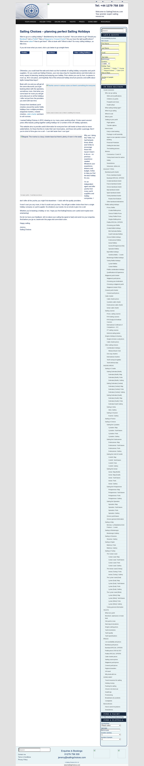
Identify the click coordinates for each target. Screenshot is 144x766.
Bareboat (23, 39)
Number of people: (107, 77)
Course (122, 68)
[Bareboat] (58, 65)
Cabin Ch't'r (120, 70)
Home (100, 1)
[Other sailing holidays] (84, 65)
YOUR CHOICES (30, 22)
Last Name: (105, 48)
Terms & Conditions (24, 757)
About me (108, 1)
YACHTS (72, 22)
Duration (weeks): (106, 733)
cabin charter (31, 114)
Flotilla (35, 39)
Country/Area (105, 723)
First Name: (105, 43)
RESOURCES (105, 22)
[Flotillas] (31, 65)
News (126, 1)
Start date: (104, 57)
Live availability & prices (108, 38)
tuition (31, 41)
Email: (103, 52)
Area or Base (105, 73)
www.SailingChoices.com (72, 765)
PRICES (81, 22)
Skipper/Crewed (109, 70)
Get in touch (104, 41)
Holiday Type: (105, 66)
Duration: (104, 61)
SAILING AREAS (60, 22)
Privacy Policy (23, 759)
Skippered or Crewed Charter (55, 39)
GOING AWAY (92, 22)
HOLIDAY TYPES (45, 22)
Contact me (118, 1)
